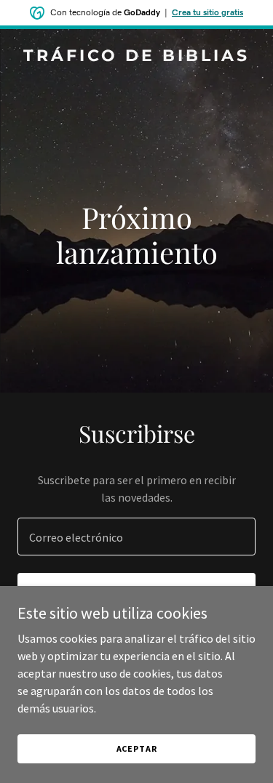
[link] (136, 56)
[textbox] (136, 536)
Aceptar (136, 748)
